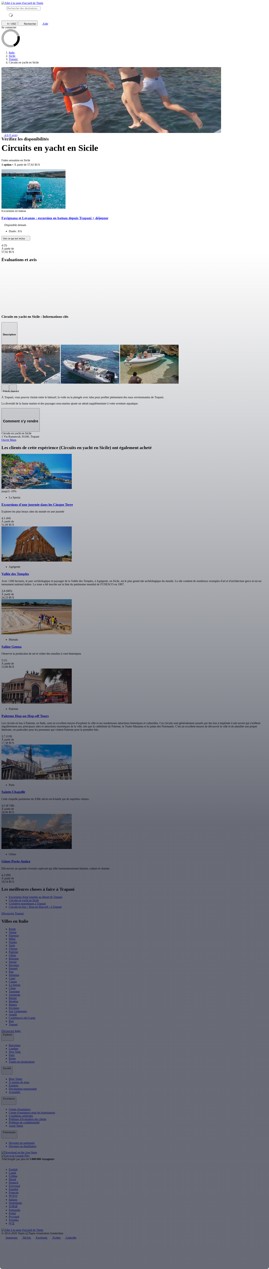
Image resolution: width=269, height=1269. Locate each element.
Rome (12, 929)
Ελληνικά (14, 1185)
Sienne (13, 961)
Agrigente (14, 994)
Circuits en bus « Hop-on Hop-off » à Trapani (35, 906)
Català (12, 1172)
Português (14, 1210)
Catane (13, 981)
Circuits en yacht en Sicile (24, 900)
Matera (13, 1004)
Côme (12, 988)
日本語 (13, 1206)
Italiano (13, 1199)
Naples (13, 942)
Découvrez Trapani (12, 913)
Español (13, 1189)
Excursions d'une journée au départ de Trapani (35, 897)
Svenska (13, 1219)
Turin (12, 945)
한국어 (13, 1196)
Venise (12, 932)
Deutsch (13, 1182)
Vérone (13, 948)
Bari (11, 1021)
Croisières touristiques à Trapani (27, 903)
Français (13, 1192)
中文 (12, 1223)
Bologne (14, 958)
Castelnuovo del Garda (22, 1017)
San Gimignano (18, 1011)
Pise (11, 971)
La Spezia (14, 984)
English (13, 1169)
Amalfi (13, 1014)
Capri (12, 978)
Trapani (13, 1024)
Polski (12, 1213)
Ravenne (14, 965)
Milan (12, 938)
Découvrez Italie (11, 1031)
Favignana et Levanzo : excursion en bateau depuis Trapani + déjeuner (54, 218)
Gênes (12, 955)
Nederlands (15, 1202)
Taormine (14, 991)
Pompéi (13, 968)
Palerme (13, 952)
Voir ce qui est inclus (14, 238)
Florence (14, 935)
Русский (14, 1216)
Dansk (12, 1179)
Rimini (13, 998)
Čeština (13, 1176)
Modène (13, 1001)
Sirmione (14, 975)
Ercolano (14, 1008)
